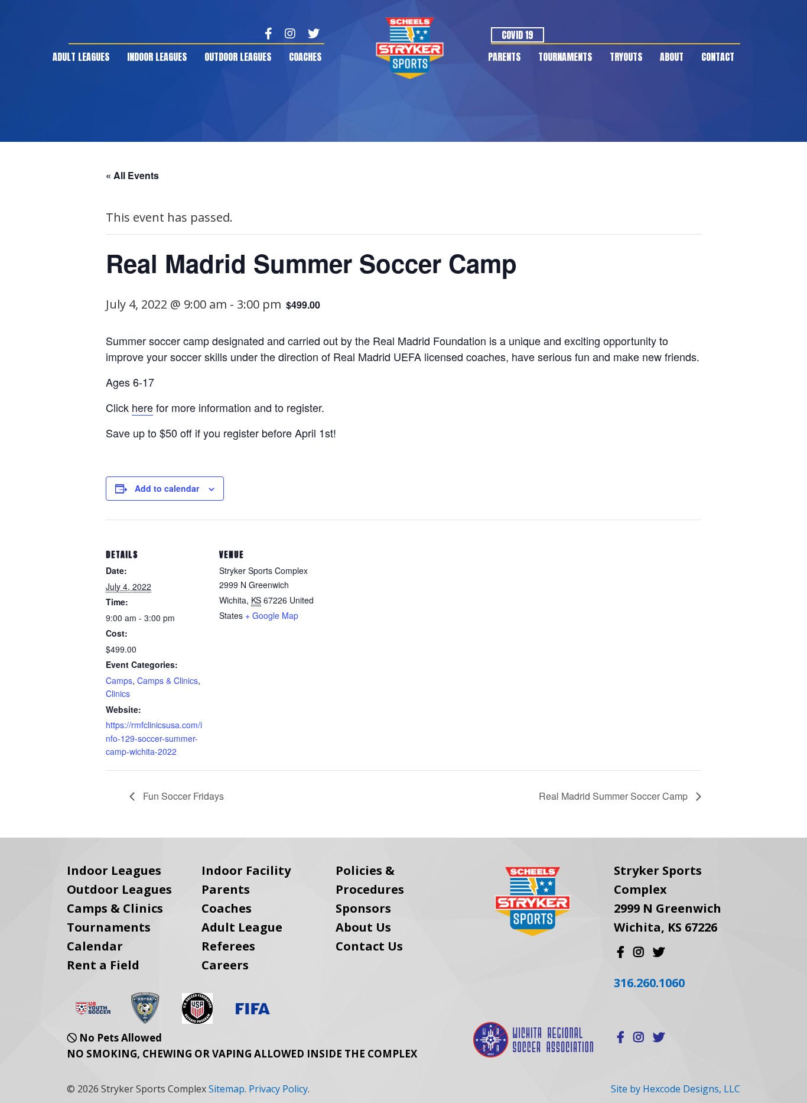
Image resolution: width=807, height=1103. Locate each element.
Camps (119, 680)
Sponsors (363, 908)
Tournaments (565, 57)
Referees (228, 946)
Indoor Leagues (157, 57)
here (142, 407)
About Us (363, 927)
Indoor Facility (246, 870)
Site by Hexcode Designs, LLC (675, 1088)
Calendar (95, 946)
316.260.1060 (649, 983)
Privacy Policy (278, 1088)
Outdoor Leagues (237, 57)
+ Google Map (271, 615)
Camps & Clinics (167, 680)
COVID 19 (517, 35)
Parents (504, 57)
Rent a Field (103, 965)
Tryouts (626, 57)
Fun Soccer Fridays (182, 796)
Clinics (118, 693)
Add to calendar (167, 488)
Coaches (305, 57)
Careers (225, 965)
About (672, 57)
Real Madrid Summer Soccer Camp (614, 796)
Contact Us (369, 946)
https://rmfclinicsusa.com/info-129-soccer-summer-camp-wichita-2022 (154, 738)
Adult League (241, 927)
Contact (717, 57)
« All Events (132, 175)
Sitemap (227, 1088)
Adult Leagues (81, 57)
